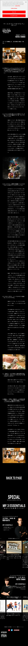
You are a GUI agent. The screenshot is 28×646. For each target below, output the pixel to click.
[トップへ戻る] (14, 478)
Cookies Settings (14, 8)
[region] (14, 9)
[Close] (25, 2)
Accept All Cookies (13, 15)
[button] (1, 547)
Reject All (14, 11)
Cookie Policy (17, 5)
